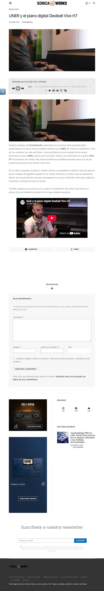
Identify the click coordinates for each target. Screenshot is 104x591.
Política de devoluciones (69, 577)
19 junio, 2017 (14, 22)
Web (70, 347)
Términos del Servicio (50, 577)
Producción (14, 9)
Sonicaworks (27, 22)
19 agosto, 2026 (76, 445)
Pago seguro (15, 580)
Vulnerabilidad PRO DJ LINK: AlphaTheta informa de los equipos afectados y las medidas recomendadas (82, 437)
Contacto (26, 580)
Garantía (84, 577)
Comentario (18, 317)
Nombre (17, 347)
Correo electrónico (50, 347)
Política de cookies (33, 577)
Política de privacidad (16, 577)
